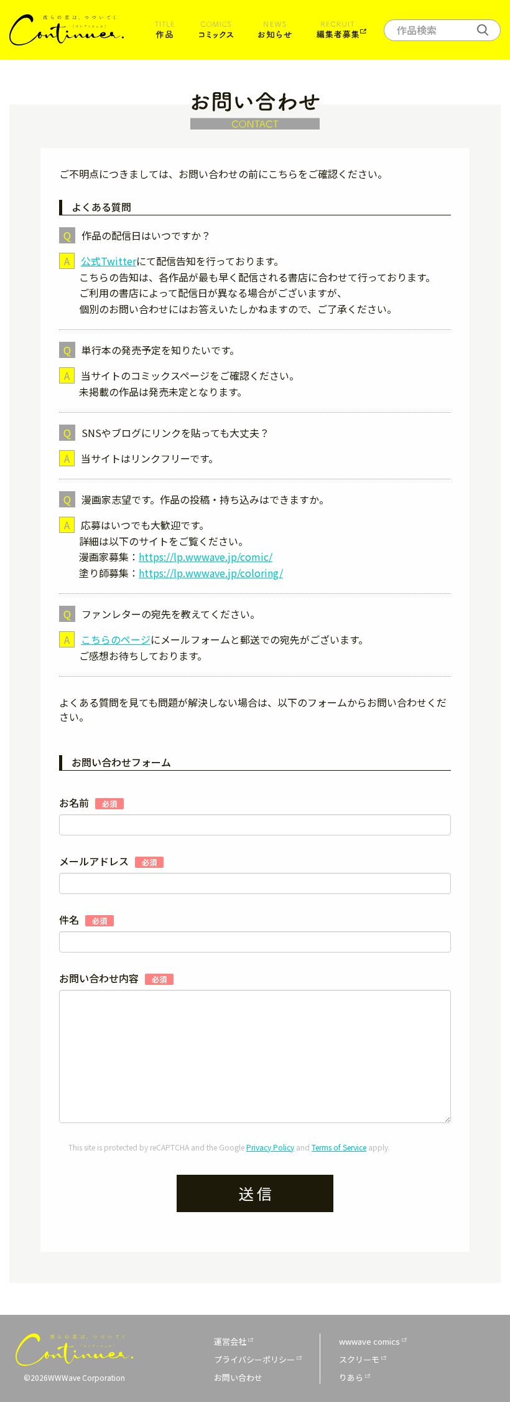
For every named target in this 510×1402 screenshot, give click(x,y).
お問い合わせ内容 (113, 978)
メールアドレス (108, 861)
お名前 (88, 803)
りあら (351, 1377)
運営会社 (230, 1341)
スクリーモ (359, 1359)
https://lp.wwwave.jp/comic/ (205, 556)
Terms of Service (339, 1147)
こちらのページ (116, 639)
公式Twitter (108, 260)
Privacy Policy (270, 1147)
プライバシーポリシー (254, 1359)
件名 (83, 920)
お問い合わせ (238, 1377)
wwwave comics (369, 1341)
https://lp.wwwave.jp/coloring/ (211, 572)
